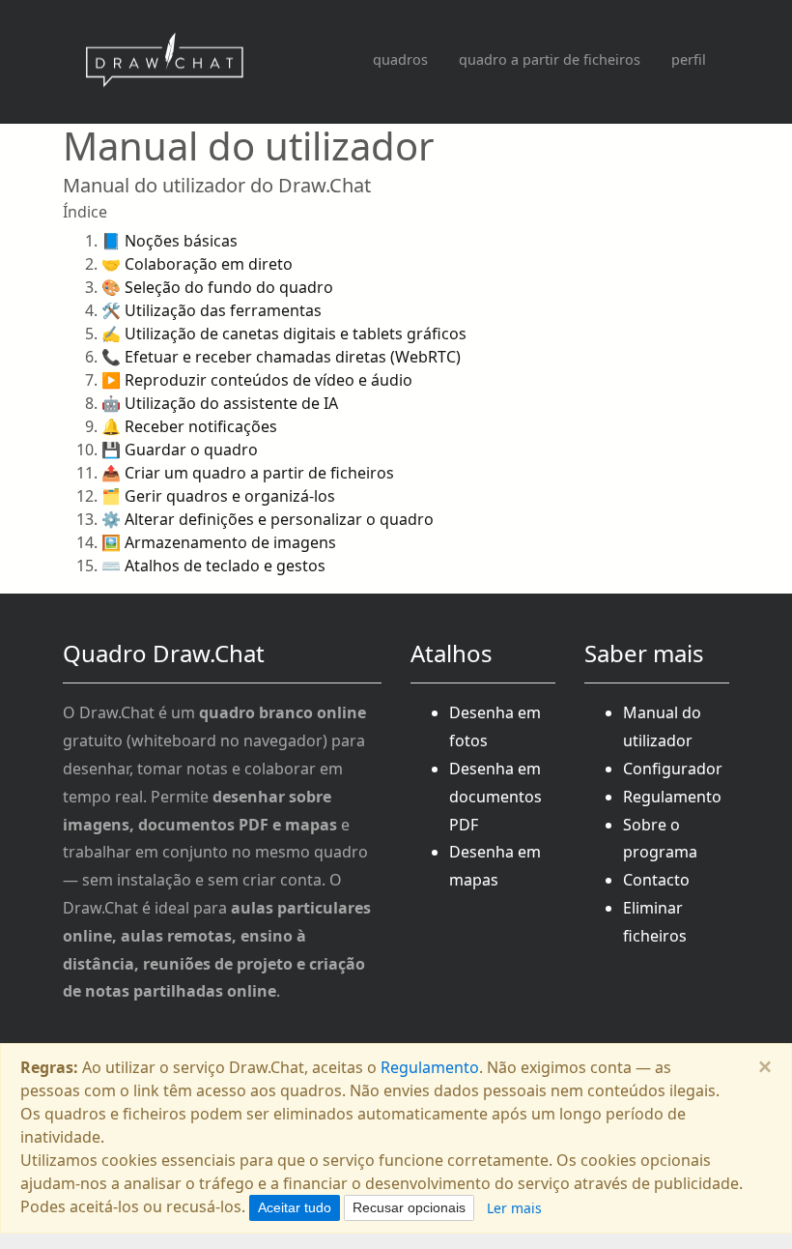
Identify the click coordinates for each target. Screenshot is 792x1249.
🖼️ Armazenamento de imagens (218, 542)
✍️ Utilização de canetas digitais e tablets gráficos (284, 333)
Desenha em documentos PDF (495, 796)
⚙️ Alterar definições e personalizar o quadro (267, 519)
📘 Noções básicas (169, 240)
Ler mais (514, 1208)
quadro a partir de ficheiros (549, 59)
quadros (400, 59)
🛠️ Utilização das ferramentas (211, 310)
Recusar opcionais (409, 1207)
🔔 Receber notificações (189, 426)
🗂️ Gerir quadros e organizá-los (218, 496)
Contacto (656, 879)
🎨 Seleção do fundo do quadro (217, 287)
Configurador (672, 768)
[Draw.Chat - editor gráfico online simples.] (164, 62)
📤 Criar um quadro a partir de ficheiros (247, 472)
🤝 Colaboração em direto (197, 264)
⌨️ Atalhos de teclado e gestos (213, 565)
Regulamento (672, 796)
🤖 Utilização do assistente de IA (219, 403)
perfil (688, 59)
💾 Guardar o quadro (179, 449)
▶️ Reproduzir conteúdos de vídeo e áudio (256, 380)
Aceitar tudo (294, 1207)
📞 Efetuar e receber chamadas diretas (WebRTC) (281, 356)
